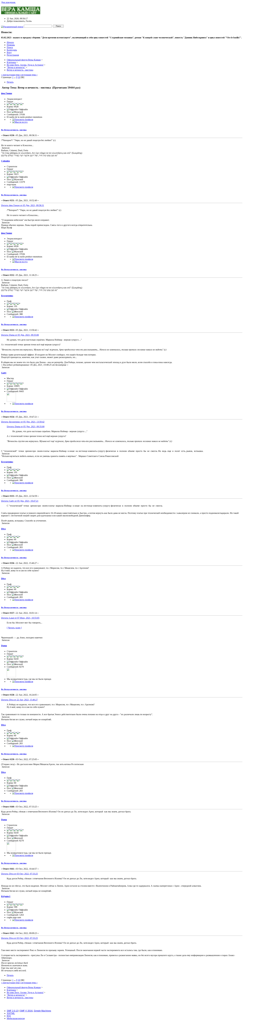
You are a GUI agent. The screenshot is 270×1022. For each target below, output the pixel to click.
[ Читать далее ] (14, 628)
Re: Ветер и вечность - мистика (14, 130)
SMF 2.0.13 (12, 1011)
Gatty (3, 373)
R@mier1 (5, 896)
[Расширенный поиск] (12, 26)
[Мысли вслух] (20, 122)
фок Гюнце (6, 93)
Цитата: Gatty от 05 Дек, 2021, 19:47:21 (19, 501)
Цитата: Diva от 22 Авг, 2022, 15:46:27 (19, 700)
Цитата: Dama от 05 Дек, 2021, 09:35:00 (20, 335)
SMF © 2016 (26, 1011)
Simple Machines (42, 1011)
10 (19, 77)
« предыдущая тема (10, 75)
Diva (3, 529)
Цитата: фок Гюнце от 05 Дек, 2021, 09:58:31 (22, 205)
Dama (4, 645)
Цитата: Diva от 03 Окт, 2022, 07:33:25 (19, 874)
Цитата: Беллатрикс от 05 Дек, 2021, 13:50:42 (22, 422)
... (15, 77)
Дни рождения (8, 2)
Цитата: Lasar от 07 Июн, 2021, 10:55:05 (20, 618)
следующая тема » (29, 75)
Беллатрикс (7, 295)
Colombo (5, 161)
